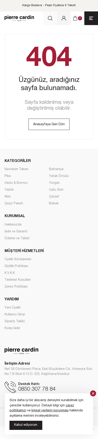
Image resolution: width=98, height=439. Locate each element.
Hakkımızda (13, 224)
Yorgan (54, 183)
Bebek (54, 203)
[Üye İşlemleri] (64, 18)
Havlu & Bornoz (16, 183)
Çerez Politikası (16, 286)
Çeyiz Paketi (14, 203)
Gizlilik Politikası (16, 266)
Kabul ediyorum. (26, 425)
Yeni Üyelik (13, 307)
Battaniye (56, 169)
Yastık (9, 190)
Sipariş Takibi (15, 321)
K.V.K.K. (10, 273)
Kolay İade (12, 328)
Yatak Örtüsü (59, 176)
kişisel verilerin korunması (50, 410)
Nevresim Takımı (16, 169)
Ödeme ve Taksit (17, 238)
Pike (8, 176)
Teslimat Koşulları (18, 280)
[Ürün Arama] (50, 18)
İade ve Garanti (16, 231)
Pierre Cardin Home (19, 18)
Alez (8, 196)
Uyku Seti (56, 190)
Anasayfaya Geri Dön (49, 124)
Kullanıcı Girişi (15, 314)
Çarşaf (54, 196)
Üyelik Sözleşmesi (18, 259)
